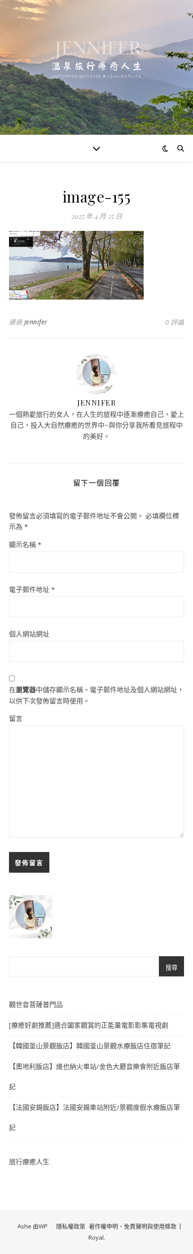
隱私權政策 (70, 1226)
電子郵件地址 (32, 589)
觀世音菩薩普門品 (36, 1004)
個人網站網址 (29, 633)
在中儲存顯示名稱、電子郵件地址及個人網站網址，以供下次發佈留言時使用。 (96, 695)
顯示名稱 (25, 544)
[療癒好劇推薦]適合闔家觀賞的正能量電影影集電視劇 (88, 1024)
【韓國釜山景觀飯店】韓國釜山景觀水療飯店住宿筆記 (90, 1045)
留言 (15, 718)
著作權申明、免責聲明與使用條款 (132, 1226)
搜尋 (171, 967)
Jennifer (36, 322)
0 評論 (174, 322)
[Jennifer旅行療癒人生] (96, 67)
